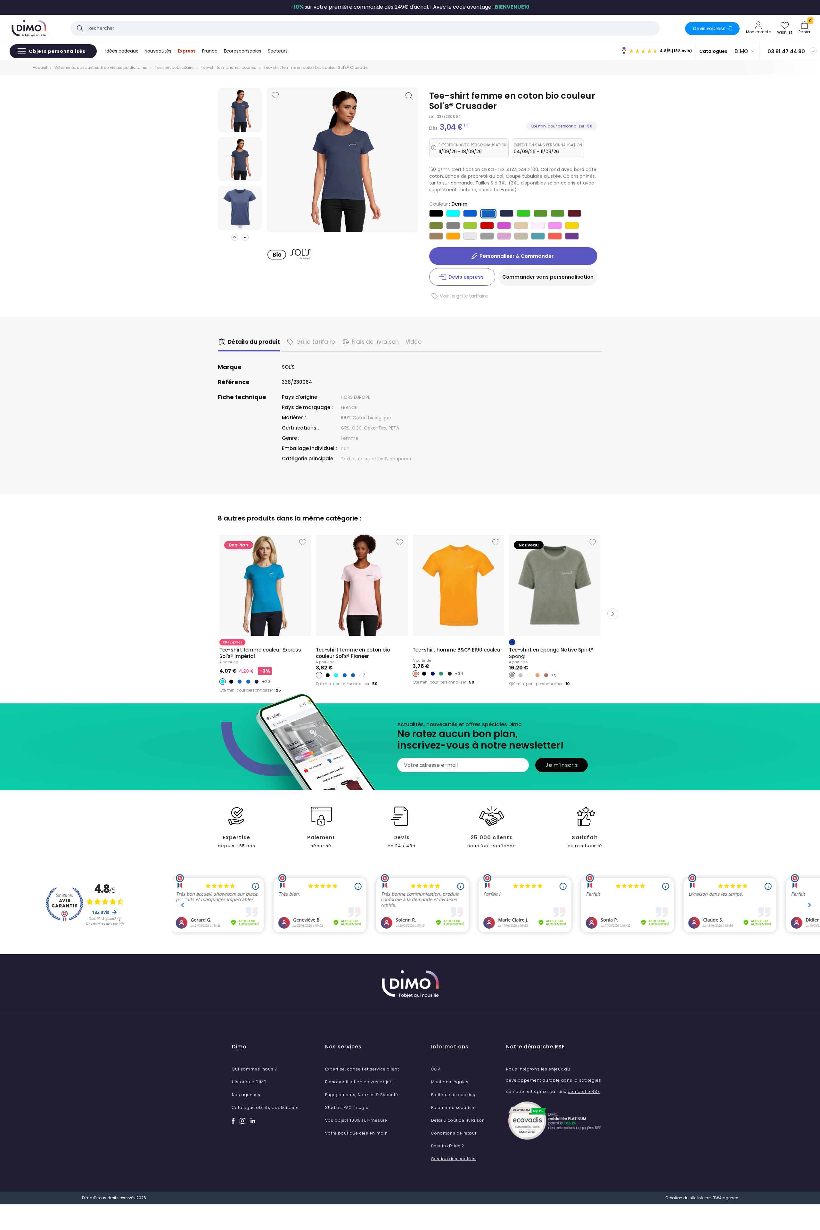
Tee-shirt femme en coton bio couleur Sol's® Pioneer (353, 653)
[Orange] (453, 237)
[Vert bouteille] (540, 214)
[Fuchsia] (504, 226)
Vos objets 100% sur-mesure (356, 1120)
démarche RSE (584, 1091)
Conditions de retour (454, 1133)
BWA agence (725, 1198)
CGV (435, 1069)
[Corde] (521, 226)
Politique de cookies (453, 1094)
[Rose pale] (538, 226)
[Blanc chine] (470, 237)
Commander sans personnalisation (548, 277)
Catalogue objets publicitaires (266, 1107)
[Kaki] (436, 226)
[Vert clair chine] (470, 226)
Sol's (288, 367)
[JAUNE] (572, 226)
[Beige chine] (521, 237)
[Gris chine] (487, 237)
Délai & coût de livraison (458, 1120)
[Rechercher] (80, 28)
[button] (234, 237)
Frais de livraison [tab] (375, 342)
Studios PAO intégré (347, 1107)
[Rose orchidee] (555, 226)
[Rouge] (487, 226)
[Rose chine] (504, 237)
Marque (230, 367)
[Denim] (488, 215)
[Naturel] (436, 237)
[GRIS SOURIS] (453, 226)
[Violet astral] (572, 237)
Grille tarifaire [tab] (315, 342)
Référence (234, 382)
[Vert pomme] (523, 214)
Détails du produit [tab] (254, 342)
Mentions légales (450, 1082)
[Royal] (470, 214)
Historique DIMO (249, 1082)
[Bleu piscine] (538, 237)
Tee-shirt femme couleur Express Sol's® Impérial (260, 653)
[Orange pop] (555, 237)
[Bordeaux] (574, 214)
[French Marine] (506, 214)
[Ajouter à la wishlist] (275, 95)
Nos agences (246, 1094)
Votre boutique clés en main (356, 1133)
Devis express (709, 28)
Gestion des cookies (453, 1158)
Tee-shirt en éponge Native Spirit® (551, 653)
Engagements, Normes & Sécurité (361, 1094)
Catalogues (713, 51)
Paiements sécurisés (454, 1107)
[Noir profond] (436, 214)
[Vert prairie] (557, 214)
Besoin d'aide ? (447, 1146)
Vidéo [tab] (414, 342)
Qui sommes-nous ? (254, 1069)
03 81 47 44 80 (786, 51)
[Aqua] (453, 214)
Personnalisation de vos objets (359, 1082)
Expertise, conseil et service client (362, 1069)
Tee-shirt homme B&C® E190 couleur (457, 649)
